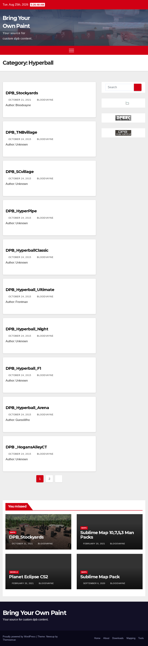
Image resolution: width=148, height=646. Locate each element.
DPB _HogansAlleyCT (26, 447)
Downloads (118, 638)
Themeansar (9, 639)
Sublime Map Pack (100, 576)
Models (14, 572)
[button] (136, 50)
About (106, 638)
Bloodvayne (45, 100)
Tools (141, 638)
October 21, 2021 (20, 100)
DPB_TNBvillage (21, 132)
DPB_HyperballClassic (27, 250)
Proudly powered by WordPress (19, 636)
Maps (12, 532)
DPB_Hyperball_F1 (23, 368)
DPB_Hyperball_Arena (27, 407)
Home (97, 638)
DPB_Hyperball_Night (27, 329)
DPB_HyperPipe (21, 211)
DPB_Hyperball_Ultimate (30, 289)
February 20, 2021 (94, 544)
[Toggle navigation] (71, 50)
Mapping (131, 638)
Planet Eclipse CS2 (28, 576)
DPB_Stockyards (22, 93)
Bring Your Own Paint (34, 613)
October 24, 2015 (20, 139)
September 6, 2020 (94, 583)
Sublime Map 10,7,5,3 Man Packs (107, 535)
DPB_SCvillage (20, 171)
